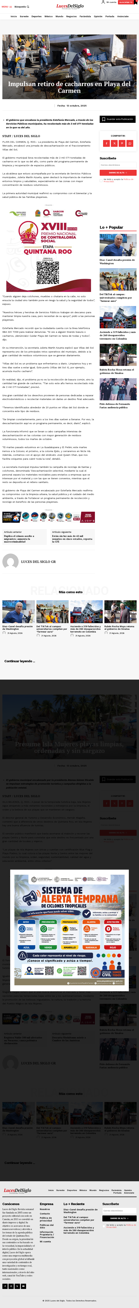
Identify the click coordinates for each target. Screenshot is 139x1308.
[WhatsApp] (129, 143)
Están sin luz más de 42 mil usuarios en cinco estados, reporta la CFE (72, 539)
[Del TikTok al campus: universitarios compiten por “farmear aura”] (118, 279)
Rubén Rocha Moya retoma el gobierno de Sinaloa (117, 371)
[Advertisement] (118, 205)
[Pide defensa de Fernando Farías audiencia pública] (118, 389)
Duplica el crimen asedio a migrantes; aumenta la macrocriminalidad (19, 539)
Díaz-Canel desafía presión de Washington (17, 627)
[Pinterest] (122, 143)
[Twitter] (17, 1286)
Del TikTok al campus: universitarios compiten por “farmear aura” (116, 297)
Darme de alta (116, 173)
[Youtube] (23, 1286)
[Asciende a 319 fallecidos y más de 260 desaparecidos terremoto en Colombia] (118, 317)
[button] (22, 6)
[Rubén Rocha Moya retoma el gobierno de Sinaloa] (118, 355)
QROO (70, 76)
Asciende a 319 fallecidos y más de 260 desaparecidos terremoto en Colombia (118, 335)
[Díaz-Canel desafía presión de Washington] (118, 245)
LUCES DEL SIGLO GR (38, 562)
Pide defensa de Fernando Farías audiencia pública (115, 405)
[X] (114, 143)
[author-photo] (4, 633)
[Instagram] (11, 1286)
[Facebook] (106, 143)
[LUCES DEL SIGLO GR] (10, 562)
